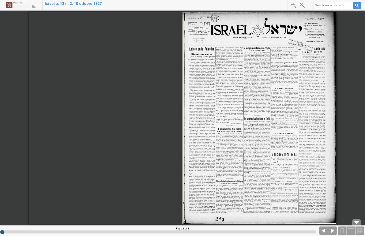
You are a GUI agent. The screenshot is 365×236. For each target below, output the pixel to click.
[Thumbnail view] (359, 230)
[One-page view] (342, 230)
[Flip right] (332, 230)
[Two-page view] (351, 230)
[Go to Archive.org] (21, 5)
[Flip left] (323, 230)
